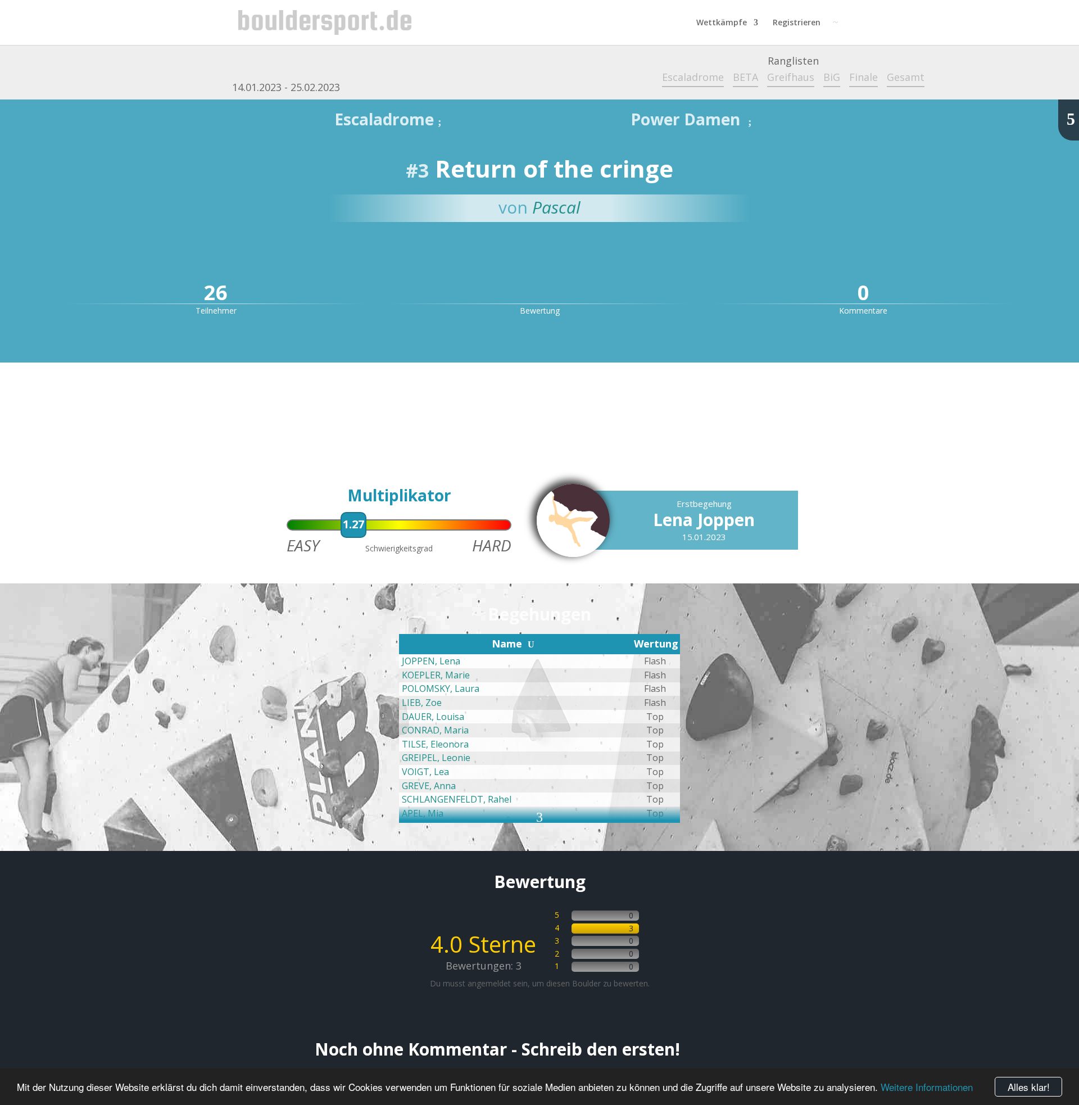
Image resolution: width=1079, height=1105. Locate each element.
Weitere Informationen (927, 1087)
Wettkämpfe (721, 23)
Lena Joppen (704, 519)
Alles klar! (1029, 1087)
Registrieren (796, 23)
